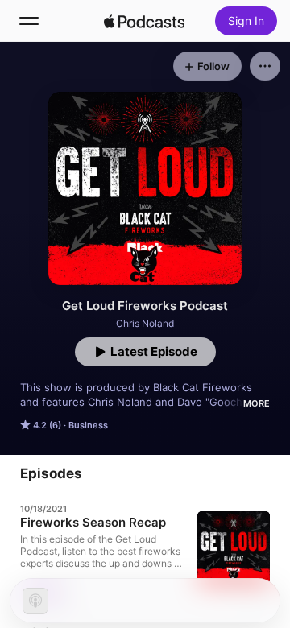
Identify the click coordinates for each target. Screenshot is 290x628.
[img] (144, 21)
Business (88, 425)
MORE (256, 403)
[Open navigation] (29, 21)
